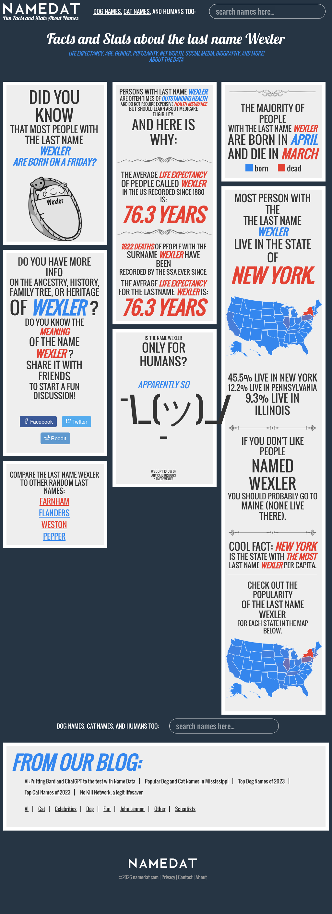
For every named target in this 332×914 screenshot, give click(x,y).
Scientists (185, 809)
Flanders (54, 513)
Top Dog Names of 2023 (261, 781)
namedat (141, 877)
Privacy (168, 877)
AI (27, 809)
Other (159, 809)
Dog (90, 809)
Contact (185, 877)
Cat (41, 809)
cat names (137, 11)
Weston (54, 524)
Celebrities (66, 809)
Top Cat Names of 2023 (47, 792)
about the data (166, 59)
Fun (107, 809)
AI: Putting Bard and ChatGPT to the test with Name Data (80, 781)
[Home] (163, 865)
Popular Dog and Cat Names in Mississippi (187, 781)
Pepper (54, 536)
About (201, 877)
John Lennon (132, 809)
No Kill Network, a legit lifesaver (111, 792)
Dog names (107, 11)
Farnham (54, 501)
